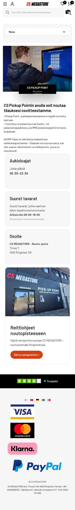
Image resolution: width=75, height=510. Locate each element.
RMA (35, 127)
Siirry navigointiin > (26, 354)
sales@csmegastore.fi (45, 489)
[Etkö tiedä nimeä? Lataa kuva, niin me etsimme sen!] (68, 12)
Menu (12, 31)
